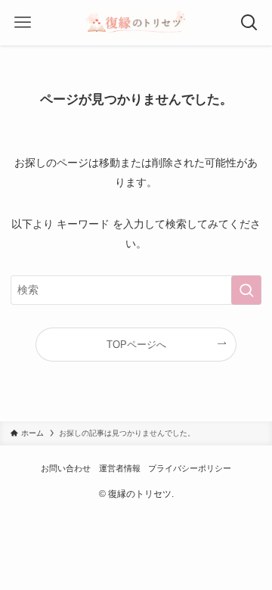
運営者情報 (120, 468)
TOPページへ (136, 344)
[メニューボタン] (22, 22)
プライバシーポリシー (189, 468)
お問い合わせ (66, 468)
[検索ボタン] (249, 22)
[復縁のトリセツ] (136, 22)
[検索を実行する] (246, 290)
